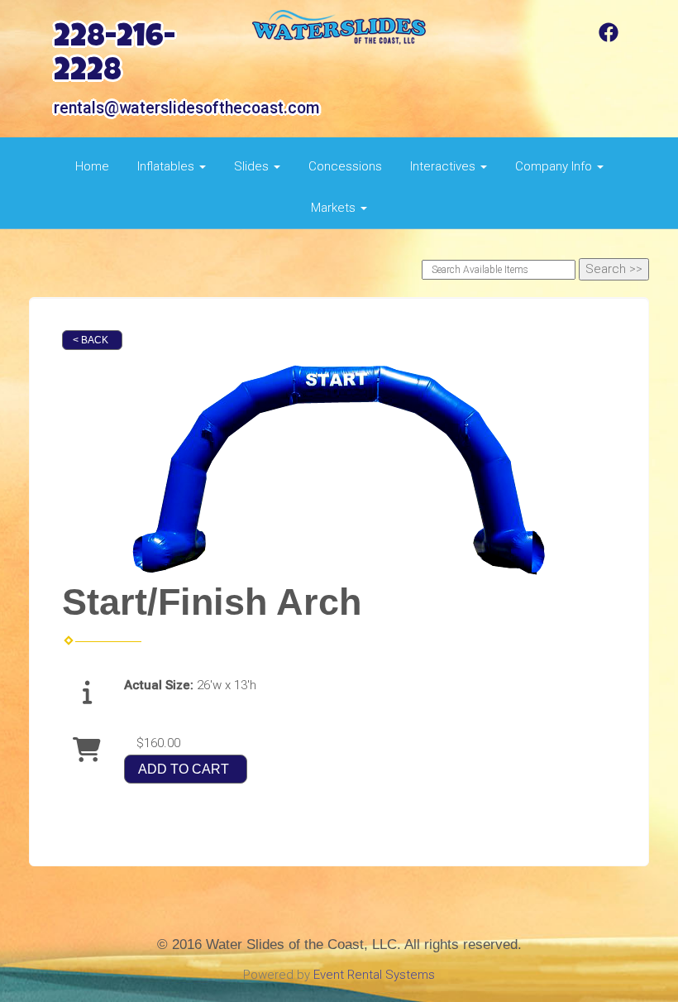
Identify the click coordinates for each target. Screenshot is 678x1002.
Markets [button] (335, 207)
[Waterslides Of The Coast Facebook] (608, 38)
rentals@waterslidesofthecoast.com (186, 107)
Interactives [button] (444, 166)
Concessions (345, 166)
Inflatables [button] (167, 166)
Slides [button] (253, 166)
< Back (90, 340)
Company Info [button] (555, 166)
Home (92, 166)
